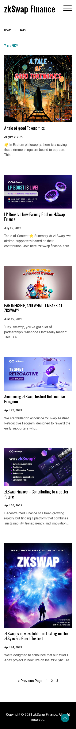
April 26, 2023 (13, 505)
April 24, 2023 (13, 647)
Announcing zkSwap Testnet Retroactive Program (34, 398)
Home (7, 30)
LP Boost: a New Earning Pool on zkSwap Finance (34, 216)
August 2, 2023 (14, 136)
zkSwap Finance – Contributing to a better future (36, 494)
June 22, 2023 (13, 319)
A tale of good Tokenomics (24, 128)
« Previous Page (30, 681)
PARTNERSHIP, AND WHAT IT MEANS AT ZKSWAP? (33, 307)
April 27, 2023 (13, 410)
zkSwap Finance (29, 8)
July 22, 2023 (12, 228)
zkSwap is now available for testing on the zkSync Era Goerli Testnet (36, 635)
